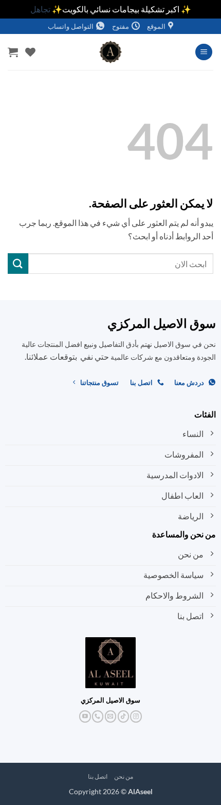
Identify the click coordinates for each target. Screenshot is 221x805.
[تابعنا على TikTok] (124, 716)
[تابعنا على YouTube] (85, 716)
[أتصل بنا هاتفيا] (98, 716)
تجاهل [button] (40, 9)
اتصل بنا (98, 776)
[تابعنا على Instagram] (136, 716)
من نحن (124, 776)
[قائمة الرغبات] (30, 52)
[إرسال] (18, 263)
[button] (203, 52)
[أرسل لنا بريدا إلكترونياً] (111, 716)
